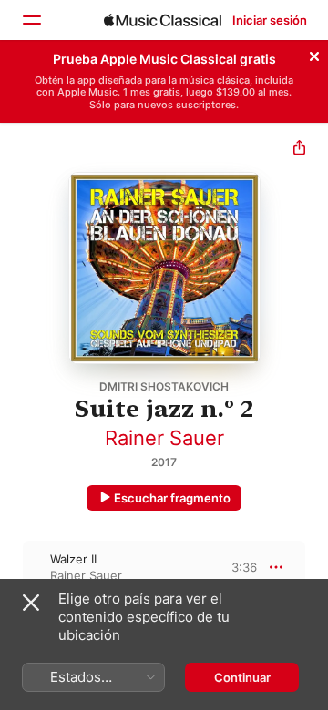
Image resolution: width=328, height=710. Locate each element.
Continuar (242, 677)
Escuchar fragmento (172, 498)
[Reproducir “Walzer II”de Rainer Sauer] (12, 567)
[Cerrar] (314, 53)
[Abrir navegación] (31, 20)
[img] (162, 20)
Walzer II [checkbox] (73, 559)
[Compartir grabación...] (299, 149)
